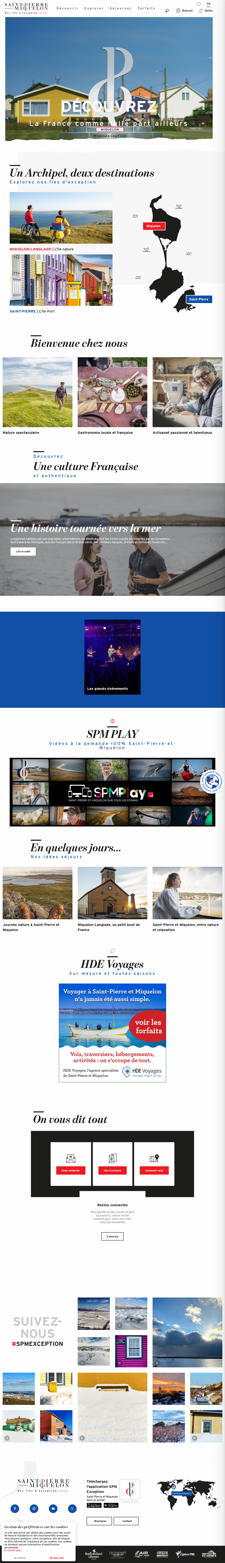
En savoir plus (12, 1550)
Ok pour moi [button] (57, 1557)
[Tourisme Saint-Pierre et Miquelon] (26, 8)
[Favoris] (199, 4)
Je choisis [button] (20, 1557)
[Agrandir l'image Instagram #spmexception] (94, 1313)
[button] (167, 11)
